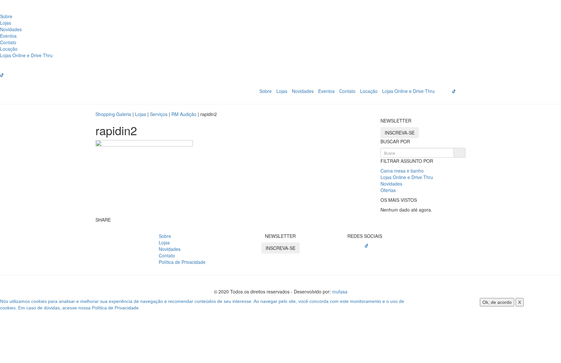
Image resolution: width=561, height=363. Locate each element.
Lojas (5, 22)
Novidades (11, 29)
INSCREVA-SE (400, 132)
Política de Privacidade (182, 262)
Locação (9, 48)
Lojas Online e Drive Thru (26, 55)
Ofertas (388, 190)
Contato (8, 42)
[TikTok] (366, 245)
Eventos (8, 35)
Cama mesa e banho (402, 170)
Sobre (6, 16)
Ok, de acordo (497, 302)
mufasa (339, 291)
